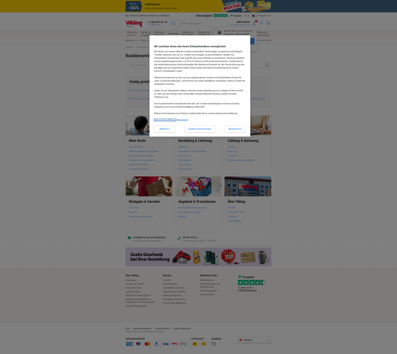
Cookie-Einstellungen (200, 129)
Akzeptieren (235, 129)
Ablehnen (164, 129)
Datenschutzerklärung (165, 120)
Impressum (182, 120)
